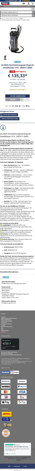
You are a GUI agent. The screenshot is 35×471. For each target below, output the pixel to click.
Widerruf (3, 332)
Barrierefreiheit (5, 330)
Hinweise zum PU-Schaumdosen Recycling (11, 354)
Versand (22, 79)
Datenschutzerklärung (6, 321)
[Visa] (22, 393)
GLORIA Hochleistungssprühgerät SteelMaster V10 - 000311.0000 (14, 19)
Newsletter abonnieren (6, 326)
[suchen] (33, 9)
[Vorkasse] (22, 383)
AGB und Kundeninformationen (9, 318)
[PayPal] (22, 388)
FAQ (2, 329)
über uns (3, 317)
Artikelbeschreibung (10, 115)
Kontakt (3, 325)
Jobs (2, 328)
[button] (23, 3)
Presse (25, 466)
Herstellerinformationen (9, 118)
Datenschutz (17, 466)
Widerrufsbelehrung (6, 319)
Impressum (4, 322)
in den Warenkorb (17, 96)
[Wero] (5, 388)
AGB (9, 466)
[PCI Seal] (6, 436)
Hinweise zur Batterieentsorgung (9, 352)
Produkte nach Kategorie (9, 15)
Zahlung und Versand (6, 323)
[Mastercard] (5, 393)
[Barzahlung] (5, 383)
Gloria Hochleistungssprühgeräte (10, 18)
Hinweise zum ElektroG (6, 353)
